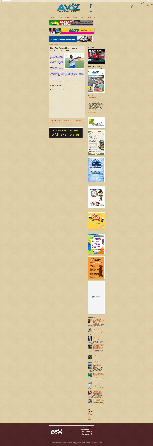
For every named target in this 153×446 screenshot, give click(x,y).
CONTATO (96, 17)
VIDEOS (89, 420)
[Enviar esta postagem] (67, 81)
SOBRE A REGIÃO (92, 97)
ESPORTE (81, 17)
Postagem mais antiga (80, 120)
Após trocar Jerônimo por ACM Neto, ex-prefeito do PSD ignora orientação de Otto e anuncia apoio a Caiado (98, 321)
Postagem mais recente (54, 120)
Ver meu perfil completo (92, 112)
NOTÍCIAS (59, 17)
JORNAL (89, 17)
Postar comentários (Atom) (56, 122)
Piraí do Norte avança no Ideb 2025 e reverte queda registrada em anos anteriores (98, 400)
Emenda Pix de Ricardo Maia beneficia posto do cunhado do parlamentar (98, 337)
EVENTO (89, 416)
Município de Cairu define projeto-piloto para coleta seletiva (97, 365)
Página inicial (67, 120)
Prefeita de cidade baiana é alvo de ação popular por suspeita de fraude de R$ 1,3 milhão (98, 329)
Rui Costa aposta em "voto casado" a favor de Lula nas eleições (97, 383)
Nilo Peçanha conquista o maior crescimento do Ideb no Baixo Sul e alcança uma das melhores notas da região (98, 356)
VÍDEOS (74, 17)
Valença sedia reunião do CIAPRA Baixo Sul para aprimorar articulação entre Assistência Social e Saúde (97, 392)
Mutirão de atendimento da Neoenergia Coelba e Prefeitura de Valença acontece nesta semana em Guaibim (98, 375)
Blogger (76, 443)
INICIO (52, 17)
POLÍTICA (67, 17)
